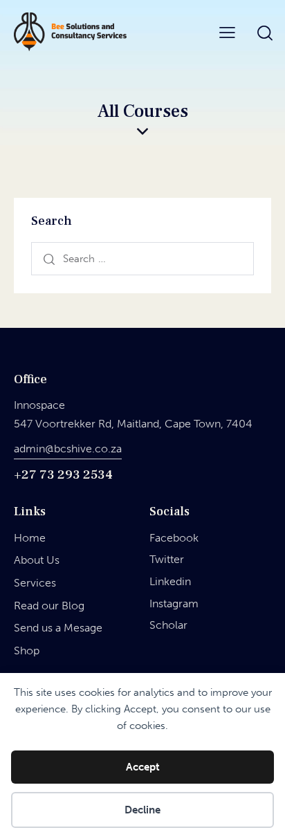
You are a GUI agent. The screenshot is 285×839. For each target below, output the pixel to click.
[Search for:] (142, 258)
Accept (143, 767)
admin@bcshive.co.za (68, 448)
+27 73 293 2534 (63, 474)
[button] (227, 31)
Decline (142, 810)
